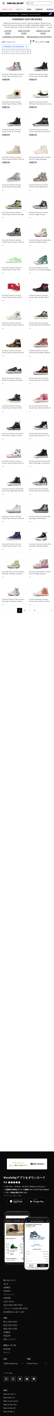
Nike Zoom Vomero (11, 1401)
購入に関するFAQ (10, 1322)
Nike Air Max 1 (9, 1411)
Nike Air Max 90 (9, 1408)
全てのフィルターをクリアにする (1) (16, 52)
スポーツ (19, 9)
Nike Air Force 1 (10, 1394)
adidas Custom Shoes (43, 32)
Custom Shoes (7, 32)
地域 (29, 1359)
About (6, 1284)
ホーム (4, 14)
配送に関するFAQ (10, 1329)
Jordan (38, 9)
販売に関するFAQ (10, 1325)
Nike (29, 9)
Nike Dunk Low (9, 1397)
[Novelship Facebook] (13, 1379)
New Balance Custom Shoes (39, 37)
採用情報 (7, 1298)
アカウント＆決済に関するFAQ (16, 1308)
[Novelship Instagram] (7, 1379)
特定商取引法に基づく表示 (14, 1312)
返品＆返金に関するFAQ (13, 1305)
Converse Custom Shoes (13, 37)
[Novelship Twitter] (20, 1379)
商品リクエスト (10, 1339)
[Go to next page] (51, 610)
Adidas (49, 9)
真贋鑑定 (7, 1287)
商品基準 (7, 1336)
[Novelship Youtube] (27, 1379)
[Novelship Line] (34, 1379)
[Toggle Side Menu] (3, 3)
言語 (5, 1359)
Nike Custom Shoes (24, 32)
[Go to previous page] (2, 610)
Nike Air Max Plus (10, 1404)
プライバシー (9, 1294)
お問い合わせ (9, 1301)
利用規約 (7, 1291)
